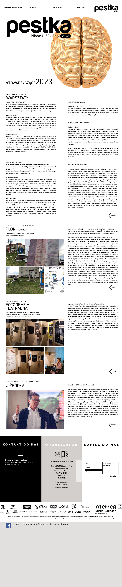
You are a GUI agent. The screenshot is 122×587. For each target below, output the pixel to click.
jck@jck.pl (61, 476)
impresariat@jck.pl (61, 487)
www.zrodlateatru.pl (86, 417)
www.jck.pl (62, 478)
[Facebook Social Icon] (8, 525)
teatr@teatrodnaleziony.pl (24, 463)
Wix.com (65, 524)
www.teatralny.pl (112, 404)
